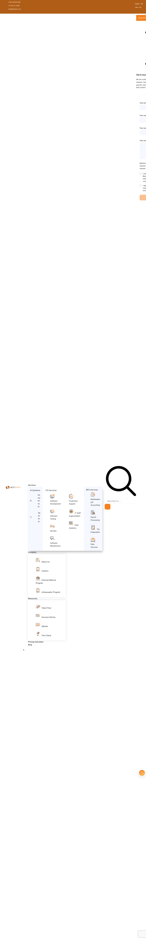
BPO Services (92, 490)
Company (32, 552)
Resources (32, 598)
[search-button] (107, 507)
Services (32, 485)
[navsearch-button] (121, 496)
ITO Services (51, 490)
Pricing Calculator (36, 642)
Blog (30, 645)
